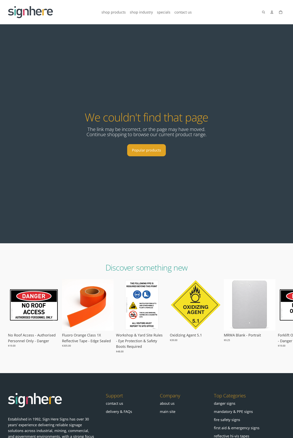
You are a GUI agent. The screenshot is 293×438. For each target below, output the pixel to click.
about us (167, 403)
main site (167, 411)
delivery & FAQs (119, 411)
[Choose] (53, 324)
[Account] (271, 12)
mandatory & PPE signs (233, 411)
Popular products (146, 150)
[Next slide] (280, 316)
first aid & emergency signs (237, 427)
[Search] (263, 12)
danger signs (224, 403)
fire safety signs (227, 419)
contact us (114, 403)
